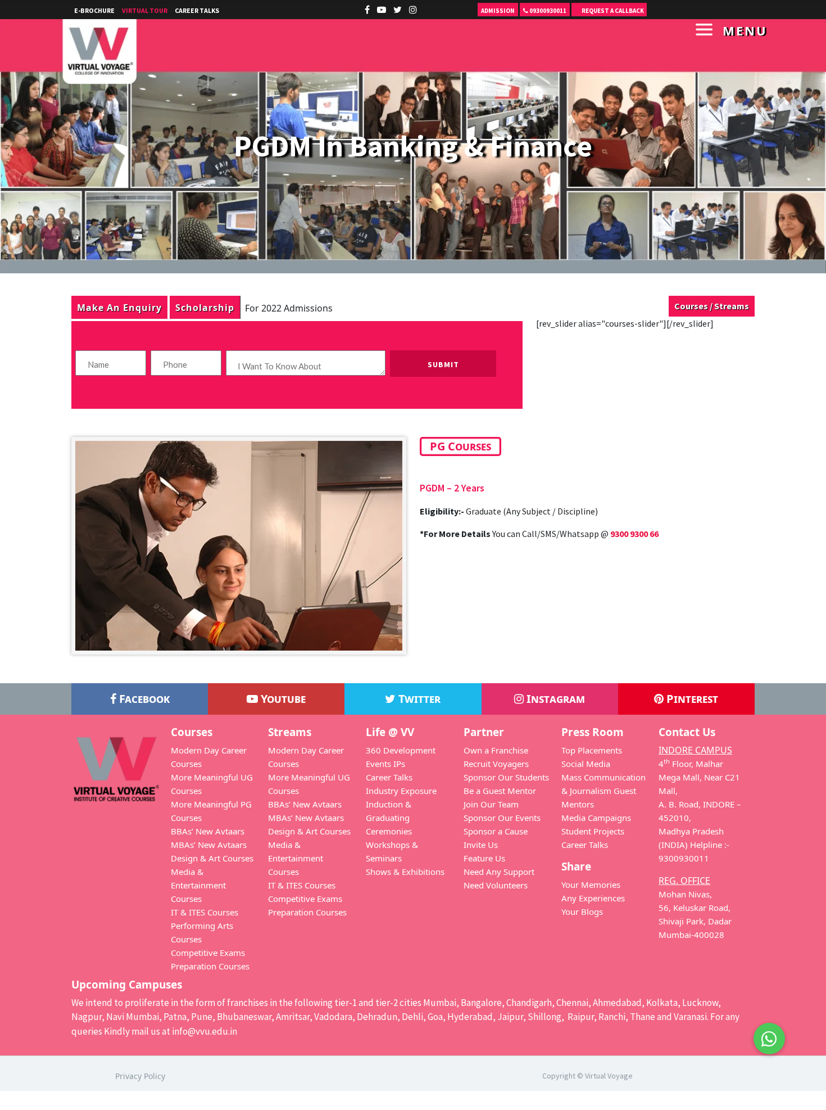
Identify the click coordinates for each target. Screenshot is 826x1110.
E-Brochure (94, 10)
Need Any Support (499, 871)
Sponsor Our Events (502, 817)
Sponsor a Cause (496, 831)
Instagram (554, 698)
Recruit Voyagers (496, 763)
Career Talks (197, 10)
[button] (769, 1038)
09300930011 (547, 11)
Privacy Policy (140, 1076)
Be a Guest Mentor (500, 790)
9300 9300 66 (634, 533)
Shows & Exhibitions (405, 871)
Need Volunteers (496, 885)
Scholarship (204, 307)
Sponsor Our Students (506, 777)
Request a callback (612, 11)
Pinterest (691, 698)
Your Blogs (582, 911)
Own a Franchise (496, 750)
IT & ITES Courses (204, 912)
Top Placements (591, 750)
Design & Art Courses (212, 858)
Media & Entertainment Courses (198, 885)
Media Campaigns (596, 817)
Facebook (143, 698)
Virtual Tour (144, 10)
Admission (498, 11)
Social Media (585, 763)
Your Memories (590, 884)
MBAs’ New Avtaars (209, 844)
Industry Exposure (401, 790)
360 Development (400, 750)
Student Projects (592, 831)
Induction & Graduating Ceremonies (389, 817)
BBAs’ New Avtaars (207, 831)
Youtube (282, 698)
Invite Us (481, 844)
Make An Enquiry (119, 307)
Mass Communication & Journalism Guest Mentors (603, 790)
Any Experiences (593, 898)
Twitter (418, 698)
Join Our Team (491, 804)
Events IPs (385, 763)
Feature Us (484, 858)
